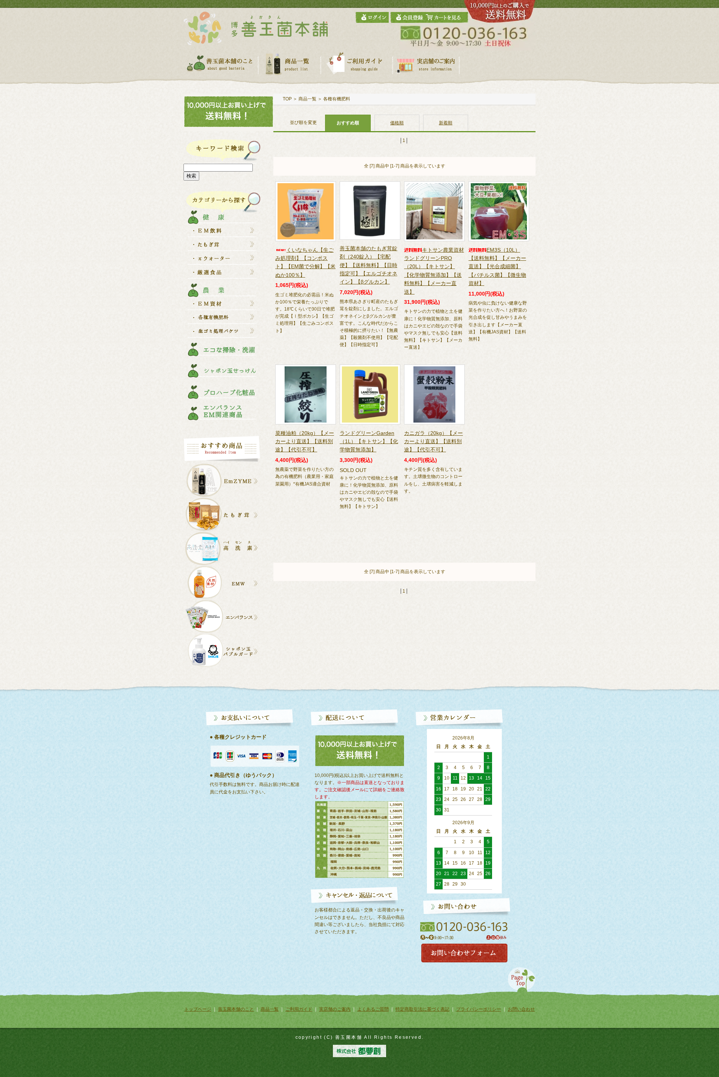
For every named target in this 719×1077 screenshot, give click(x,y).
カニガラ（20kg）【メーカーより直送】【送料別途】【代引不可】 (433, 441)
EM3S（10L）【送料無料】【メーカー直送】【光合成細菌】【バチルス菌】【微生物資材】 (497, 267)
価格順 (397, 122)
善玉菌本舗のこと (236, 1009)
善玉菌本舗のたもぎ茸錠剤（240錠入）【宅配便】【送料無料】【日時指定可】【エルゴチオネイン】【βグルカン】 (368, 265)
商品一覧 (307, 99)
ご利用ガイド (298, 1009)
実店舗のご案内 (335, 1009)
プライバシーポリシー (478, 1009)
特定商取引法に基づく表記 (422, 1009)
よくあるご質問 (373, 1009)
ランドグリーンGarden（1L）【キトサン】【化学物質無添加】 (369, 441)
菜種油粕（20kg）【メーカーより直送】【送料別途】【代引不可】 (304, 441)
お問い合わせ (521, 1009)
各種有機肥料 (336, 99)
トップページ (197, 1009)
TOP (287, 99)
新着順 (445, 122)
